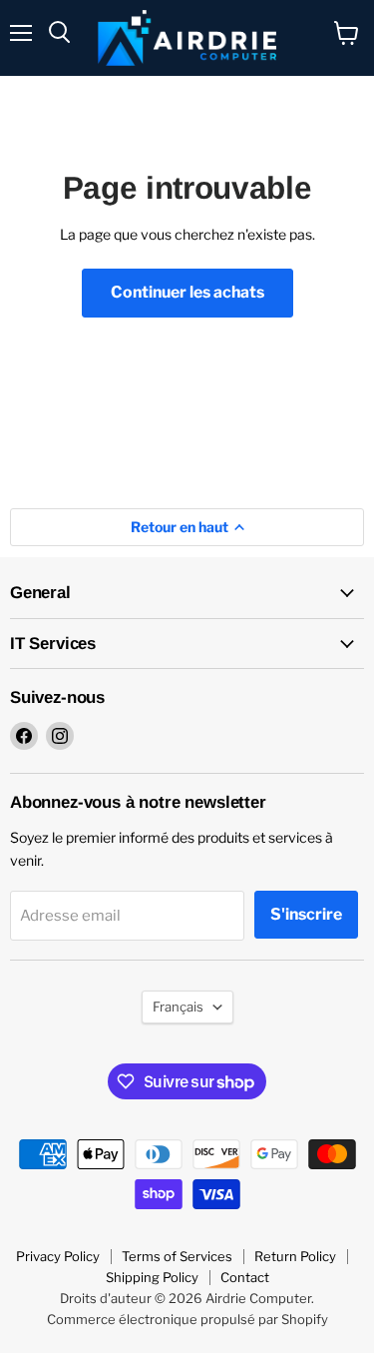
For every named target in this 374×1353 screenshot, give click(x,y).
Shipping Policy (152, 1277)
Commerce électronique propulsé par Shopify (187, 1319)
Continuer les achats (187, 292)
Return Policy (295, 1256)
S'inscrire (306, 914)
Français (178, 1007)
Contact (244, 1277)
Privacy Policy (58, 1256)
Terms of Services (177, 1256)
